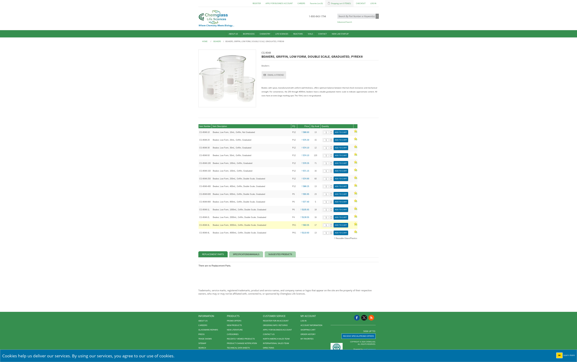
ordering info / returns (275, 325)
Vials (310, 33)
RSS (371, 318)
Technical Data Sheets (238, 348)
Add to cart (341, 132)
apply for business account (279, 3)
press (201, 334)
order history (308, 334)
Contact (322, 33)
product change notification (242, 343)
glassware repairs (208, 330)
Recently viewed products (241, 339)
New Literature (235, 330)
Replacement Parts (213, 254)
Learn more (569, 355)
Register (257, 3)
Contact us (269, 334)
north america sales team (276, 339)
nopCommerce (369, 349)
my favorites (307, 339)
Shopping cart (308, 330)
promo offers (234, 321)
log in (304, 321)
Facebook (357, 318)
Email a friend (276, 75)
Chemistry (265, 33)
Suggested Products (280, 254)
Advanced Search (344, 22)
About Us (233, 33)
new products (234, 325)
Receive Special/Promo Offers (358, 336)
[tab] (213, 254)
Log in (373, 3)
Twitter (364, 318)
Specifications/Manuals (246, 254)
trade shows (205, 339)
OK (559, 355)
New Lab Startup (340, 33)
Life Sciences (281, 33)
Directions (268, 348)
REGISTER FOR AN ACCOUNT (275, 321)
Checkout (361, 3)
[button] (331, 131)
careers (301, 3)
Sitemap (202, 343)
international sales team (276, 343)
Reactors (298, 33)
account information (311, 325)
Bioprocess (249, 33)
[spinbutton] (326, 132)
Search (377, 16)
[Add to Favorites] (355, 132)
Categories (232, 334)
